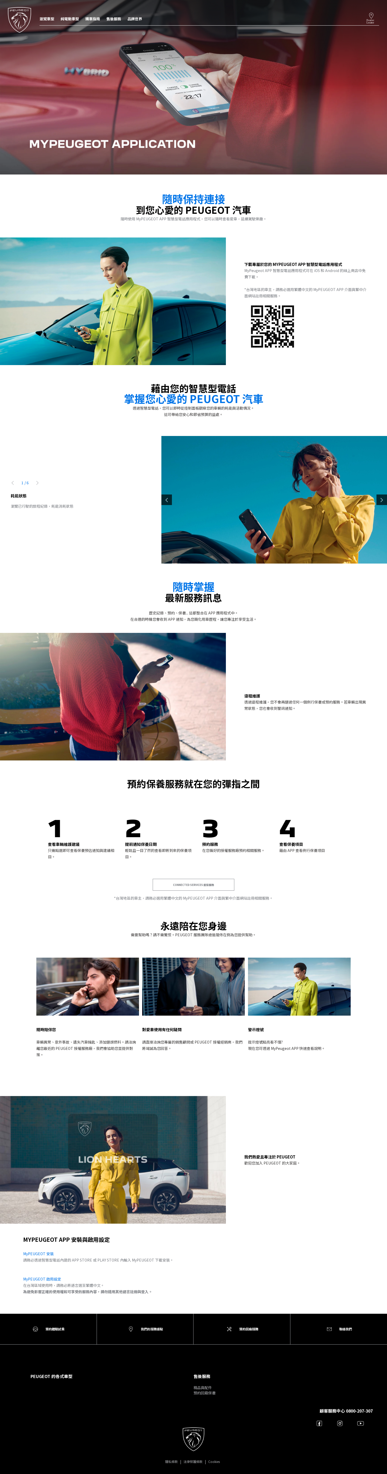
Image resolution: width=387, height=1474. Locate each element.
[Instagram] (340, 1423)
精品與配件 (203, 1387)
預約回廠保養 (205, 1392)
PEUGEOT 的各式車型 (51, 1376)
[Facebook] (319, 1423)
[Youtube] (360, 1423)
